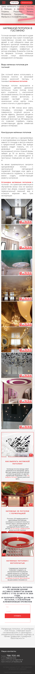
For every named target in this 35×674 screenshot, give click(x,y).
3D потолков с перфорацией (20, 528)
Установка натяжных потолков (16, 182)
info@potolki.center (10, 658)
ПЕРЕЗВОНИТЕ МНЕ (26, 2)
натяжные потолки (18, 81)
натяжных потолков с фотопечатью (17, 578)
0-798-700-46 (14, 2)
